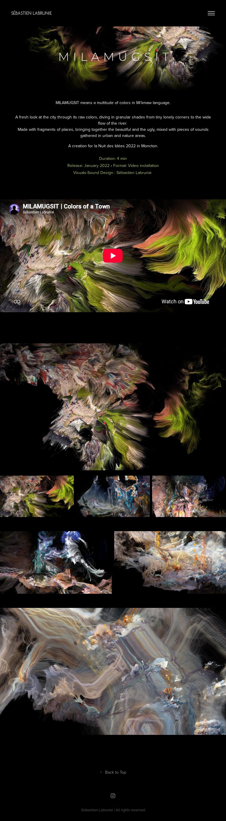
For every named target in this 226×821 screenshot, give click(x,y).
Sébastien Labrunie (31, 13)
